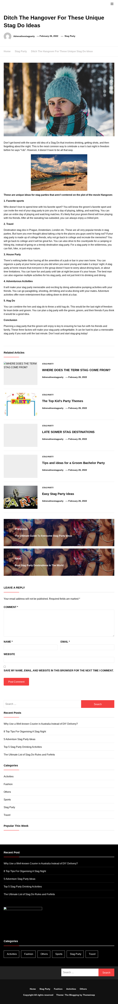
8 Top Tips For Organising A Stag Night (25, 731)
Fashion (8, 784)
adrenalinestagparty (24, 36)
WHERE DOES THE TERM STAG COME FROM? (76, 370)
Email (65, 641)
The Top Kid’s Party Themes (62, 401)
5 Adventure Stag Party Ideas (19, 739)
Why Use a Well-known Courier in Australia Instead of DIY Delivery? (41, 724)
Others (7, 792)
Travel (7, 815)
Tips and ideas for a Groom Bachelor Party (73, 463)
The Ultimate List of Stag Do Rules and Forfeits (29, 754)
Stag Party (70, 36)
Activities (9, 776)
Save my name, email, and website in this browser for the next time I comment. (59, 670)
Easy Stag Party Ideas (58, 494)
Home (33, 989)
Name (8, 641)
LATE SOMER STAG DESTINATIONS (68, 432)
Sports (7, 799)
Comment (11, 607)
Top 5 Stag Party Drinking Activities (23, 747)
